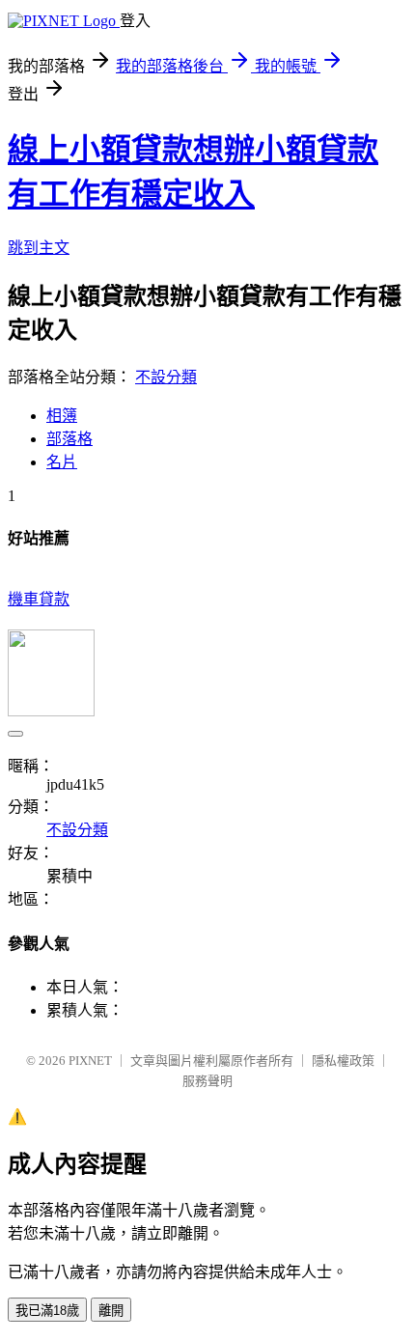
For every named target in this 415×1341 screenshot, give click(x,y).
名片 (61, 462)
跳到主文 (38, 247)
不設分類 (166, 377)
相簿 (61, 415)
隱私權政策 (343, 1060)
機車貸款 (38, 599)
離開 (111, 1310)
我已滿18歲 (47, 1310)
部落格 (69, 439)
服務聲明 (207, 1081)
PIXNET (90, 1060)
